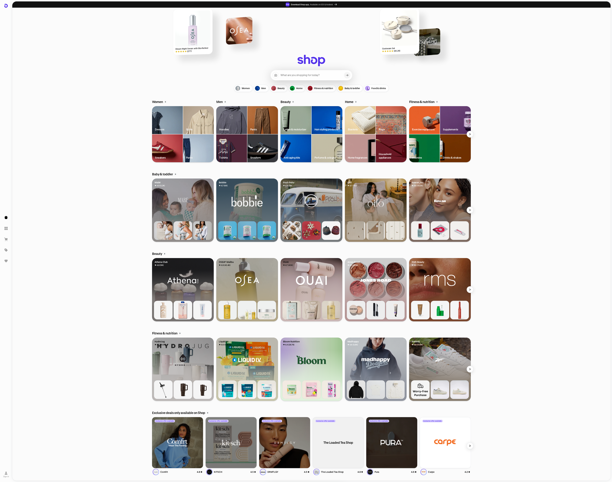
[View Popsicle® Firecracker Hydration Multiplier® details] (247, 389)
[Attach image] (276, 75)
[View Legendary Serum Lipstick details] (459, 310)
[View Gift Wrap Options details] (291, 230)
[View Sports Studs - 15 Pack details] (440, 230)
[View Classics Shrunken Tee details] (375, 389)
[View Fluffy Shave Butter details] (202, 310)
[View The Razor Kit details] (183, 310)
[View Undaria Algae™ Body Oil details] (227, 310)
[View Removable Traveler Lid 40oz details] (163, 389)
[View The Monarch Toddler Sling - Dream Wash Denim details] (202, 230)
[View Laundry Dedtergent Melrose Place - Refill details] (311, 310)
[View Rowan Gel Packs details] (459, 230)
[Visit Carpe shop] (445, 442)
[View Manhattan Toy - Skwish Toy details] (311, 230)
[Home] (6, 217)
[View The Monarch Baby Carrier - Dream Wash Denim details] (183, 230)
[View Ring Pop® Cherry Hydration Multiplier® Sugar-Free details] (266, 389)
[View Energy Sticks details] (331, 389)
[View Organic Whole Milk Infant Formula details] (227, 230)
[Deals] (6, 250)
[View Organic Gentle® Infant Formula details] (247, 230)
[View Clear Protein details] (311, 389)
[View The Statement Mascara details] (375, 310)
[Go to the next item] (470, 134)
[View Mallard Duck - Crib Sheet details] (395, 230)
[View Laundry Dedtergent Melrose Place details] (291, 310)
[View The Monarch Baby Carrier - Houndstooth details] (163, 230)
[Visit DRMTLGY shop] (284, 442)
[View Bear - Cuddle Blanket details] (375, 230)
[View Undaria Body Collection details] (247, 310)
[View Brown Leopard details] (183, 389)
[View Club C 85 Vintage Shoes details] (440, 389)
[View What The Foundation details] (356, 310)
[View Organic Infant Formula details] (266, 230)
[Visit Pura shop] (391, 442)
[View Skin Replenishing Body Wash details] (163, 310)
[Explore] (6, 228)
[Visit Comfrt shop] (177, 442)
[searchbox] (311, 75)
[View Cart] (6, 239)
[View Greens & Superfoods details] (291, 389)
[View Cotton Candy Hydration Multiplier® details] (227, 389)
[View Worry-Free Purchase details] (420, 389)
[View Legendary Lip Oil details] (440, 310)
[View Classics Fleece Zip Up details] (395, 389)
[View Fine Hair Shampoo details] (331, 310)
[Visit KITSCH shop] (231, 442)
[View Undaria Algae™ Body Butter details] (266, 310)
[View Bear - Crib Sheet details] (356, 230)
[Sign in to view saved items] (6, 261)
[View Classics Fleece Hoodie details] (356, 389)
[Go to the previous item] (152, 134)
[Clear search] (347, 75)
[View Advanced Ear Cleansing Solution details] (420, 230)
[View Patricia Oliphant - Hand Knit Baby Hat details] (331, 230)
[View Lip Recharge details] (395, 310)
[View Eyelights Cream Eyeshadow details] (420, 310)
